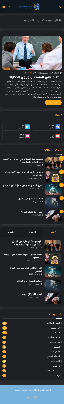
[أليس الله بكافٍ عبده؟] (53, 215)
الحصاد (57, 347)
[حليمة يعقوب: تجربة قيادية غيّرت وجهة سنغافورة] (53, 176)
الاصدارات (55, 361)
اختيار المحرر (54, 351)
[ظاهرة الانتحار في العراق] (53, 202)
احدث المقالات (53, 323)
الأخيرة (32, 231)
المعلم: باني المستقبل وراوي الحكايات (35, 77)
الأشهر (53, 231)
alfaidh (56, 73)
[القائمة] (3, 7)
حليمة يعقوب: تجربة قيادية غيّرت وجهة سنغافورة (23, 173)
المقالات (56, 332)
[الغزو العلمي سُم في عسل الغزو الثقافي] (53, 189)
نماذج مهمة (55, 342)
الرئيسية (53, 20)
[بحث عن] (60, 7)
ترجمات (56, 366)
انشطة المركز (54, 356)
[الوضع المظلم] (8, 7)
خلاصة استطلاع (53, 370)
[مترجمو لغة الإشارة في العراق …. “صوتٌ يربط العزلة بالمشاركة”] (53, 163)
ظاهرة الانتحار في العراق (30, 199)
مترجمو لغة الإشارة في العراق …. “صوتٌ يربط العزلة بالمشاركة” (23, 160)
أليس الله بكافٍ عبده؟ (32, 212)
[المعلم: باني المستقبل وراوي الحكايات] (32, 53)
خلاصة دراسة (54, 337)
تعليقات (11, 231)
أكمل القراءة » (53, 102)
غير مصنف (55, 328)
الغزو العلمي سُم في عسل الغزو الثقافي (22, 185)
